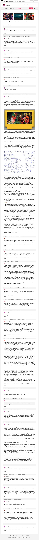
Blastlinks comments (7, 236)
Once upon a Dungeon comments (8, 422)
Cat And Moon (16, 21)
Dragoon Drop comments (7, 499)
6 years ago (7, 321)
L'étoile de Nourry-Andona (8, 21)
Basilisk (25, 21)
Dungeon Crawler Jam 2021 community (9, 299)
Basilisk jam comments (7, 77)
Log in (32, 1)
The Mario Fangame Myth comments (9, 319)
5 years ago (7, 238)
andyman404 (14, 85)
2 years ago (7, 38)
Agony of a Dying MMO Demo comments (9, 287)
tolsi (15, 474)
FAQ (19, 535)
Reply (5, 33)
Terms (23, 537)
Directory (19, 537)
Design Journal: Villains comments (8, 508)
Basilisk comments (6, 85)
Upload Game (22, 1)
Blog (22, 535)
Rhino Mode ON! (15, 236)
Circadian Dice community (7, 338)
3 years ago (7, 50)
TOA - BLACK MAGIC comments (8, 398)
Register (36, 1)
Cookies (30, 537)
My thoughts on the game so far (21, 338)
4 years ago (7, 69)
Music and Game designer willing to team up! (27, 299)
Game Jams (16, 1)
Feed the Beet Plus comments (8, 474)
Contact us (27, 535)
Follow (31, 8)
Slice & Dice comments (7, 57)
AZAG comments (6, 249)
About (16, 535)
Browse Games (11, 1)
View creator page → (18, 8)
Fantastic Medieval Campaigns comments (9, 36)
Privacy (26, 537)
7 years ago (7, 476)
